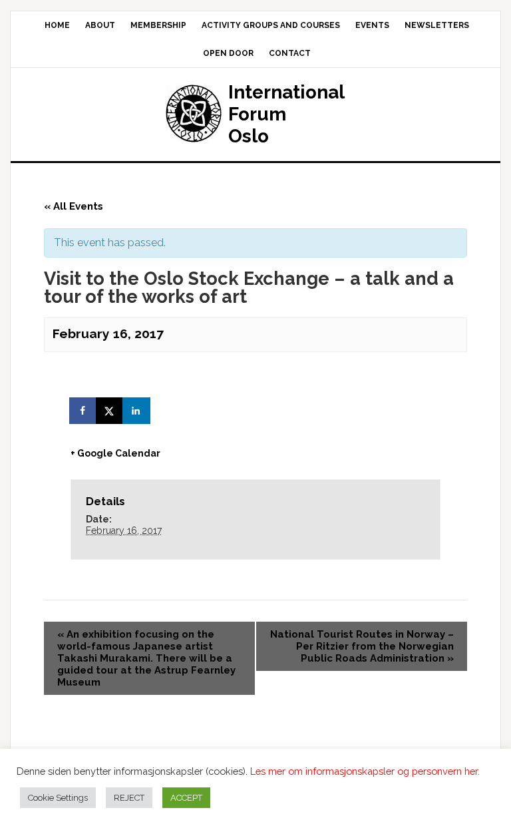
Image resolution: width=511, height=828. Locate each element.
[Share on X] (110, 410)
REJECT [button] (129, 798)
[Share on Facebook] (84, 410)
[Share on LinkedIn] (137, 410)
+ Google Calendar (115, 453)
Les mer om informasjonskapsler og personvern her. (365, 771)
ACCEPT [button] (186, 798)
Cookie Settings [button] (58, 798)
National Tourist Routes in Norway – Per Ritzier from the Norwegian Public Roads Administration (362, 646)
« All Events (73, 206)
